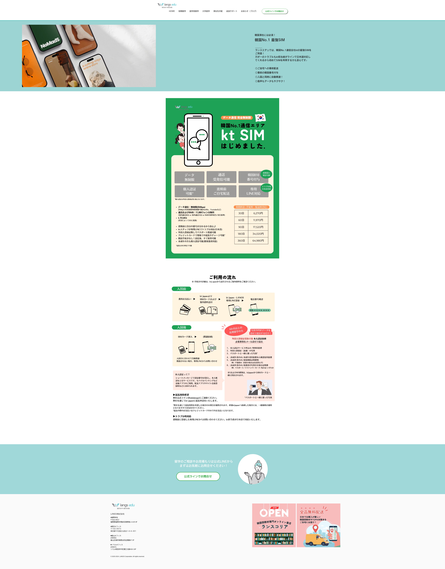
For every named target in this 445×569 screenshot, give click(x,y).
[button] (182, 11)
